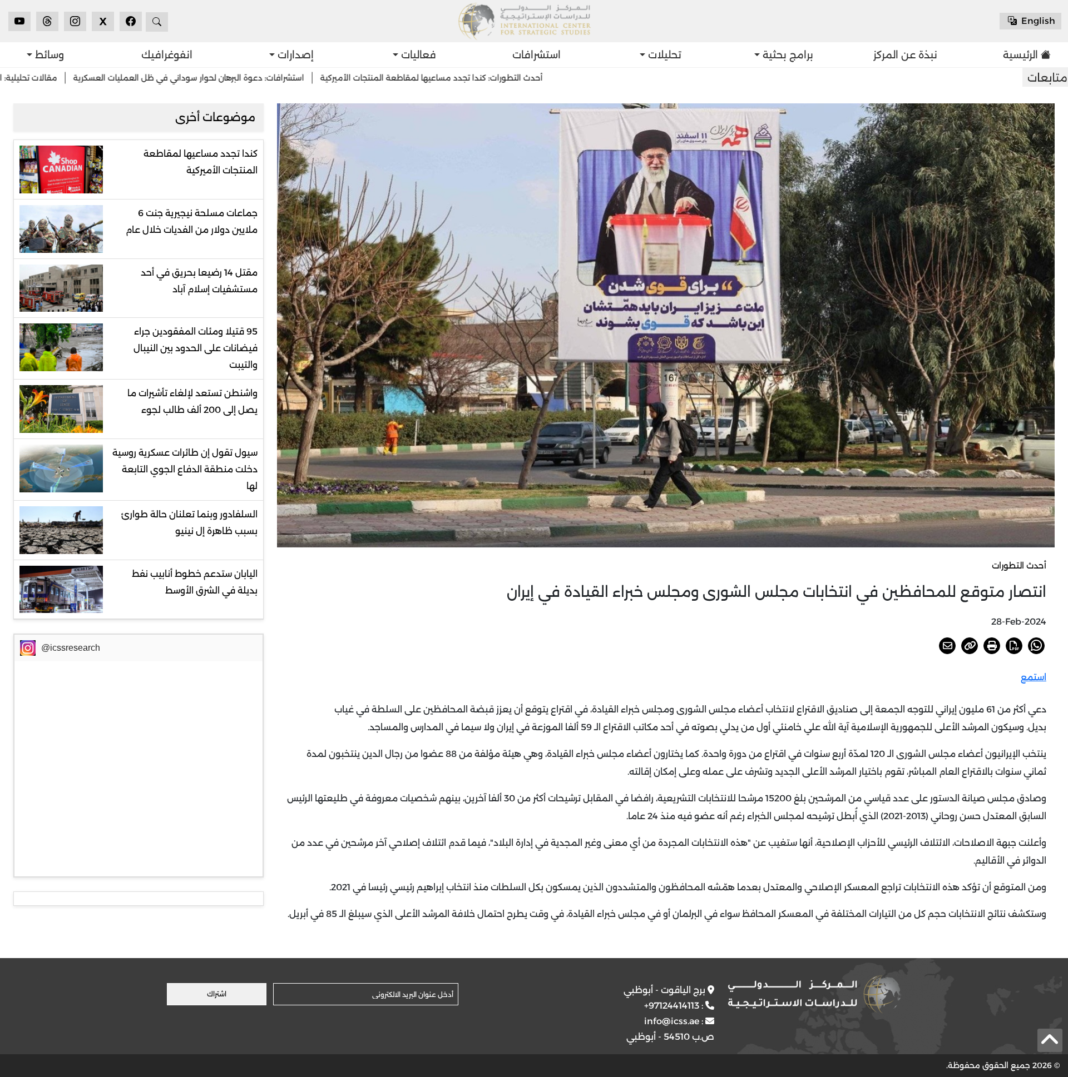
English (1037, 21)
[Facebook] (131, 21)
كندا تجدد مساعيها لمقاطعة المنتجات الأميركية (201, 162)
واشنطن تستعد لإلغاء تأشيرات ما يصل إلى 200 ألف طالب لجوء (192, 401)
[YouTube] (19, 21)
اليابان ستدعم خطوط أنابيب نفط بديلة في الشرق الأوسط (195, 582)
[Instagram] (75, 21)
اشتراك (216, 994)
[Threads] (47, 21)
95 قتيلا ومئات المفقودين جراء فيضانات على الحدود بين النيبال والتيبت (196, 348)
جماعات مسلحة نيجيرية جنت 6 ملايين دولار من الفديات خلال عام (192, 221)
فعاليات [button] (417, 55)
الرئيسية (1020, 55)
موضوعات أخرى (215, 117)
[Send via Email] (947, 645)
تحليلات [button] (663, 55)
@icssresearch (70, 647)
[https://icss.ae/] (814, 994)
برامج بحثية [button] (786, 55)
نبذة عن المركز (905, 55)
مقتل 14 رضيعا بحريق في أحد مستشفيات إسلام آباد (199, 281)
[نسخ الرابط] (969, 645)
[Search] (157, 22)
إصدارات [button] (294, 55)
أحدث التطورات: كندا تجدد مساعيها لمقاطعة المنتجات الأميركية (503, 78)
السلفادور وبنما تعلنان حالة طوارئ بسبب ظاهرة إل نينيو (189, 522)
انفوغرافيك (166, 55)
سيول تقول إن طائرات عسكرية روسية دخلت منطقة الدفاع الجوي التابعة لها (185, 469)
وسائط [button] (48, 55)
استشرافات (536, 55)
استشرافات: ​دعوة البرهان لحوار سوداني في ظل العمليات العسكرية (260, 78)
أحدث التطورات (1019, 565)
